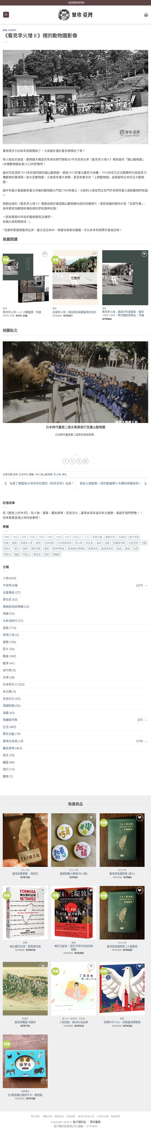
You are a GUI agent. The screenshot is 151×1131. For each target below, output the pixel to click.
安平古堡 (134, 537)
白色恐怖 (133, 542)
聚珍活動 (9, 734)
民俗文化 (9, 699)
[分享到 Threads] (79, 461)
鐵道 (17, 554)
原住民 (7, 599)
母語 (98, 542)
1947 (67, 537)
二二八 (85, 537)
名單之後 (97, 537)
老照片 (7, 548)
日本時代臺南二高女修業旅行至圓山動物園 (75, 427)
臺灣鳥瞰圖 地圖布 (25, 1022)
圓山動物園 (46, 474)
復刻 (38, 542)
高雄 (46, 554)
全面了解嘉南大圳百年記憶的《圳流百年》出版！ (41, 483)
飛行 (6, 769)
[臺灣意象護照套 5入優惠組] (122, 913)
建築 (14, 542)
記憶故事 (71, 1116)
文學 (6, 677)
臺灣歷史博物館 (76, 548)
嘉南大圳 (110, 537)
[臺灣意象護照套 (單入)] (122, 840)
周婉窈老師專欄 (13, 607)
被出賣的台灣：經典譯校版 (25, 946)
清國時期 (9, 706)
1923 (15, 537)
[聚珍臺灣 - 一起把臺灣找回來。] (75, 15)
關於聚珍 (35, 1116)
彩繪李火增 (26, 542)
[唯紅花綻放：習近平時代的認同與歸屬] (73, 913)
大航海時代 (10, 621)
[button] (6, 15)
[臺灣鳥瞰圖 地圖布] (25, 988)
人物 (6, 578)
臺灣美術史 (107, 548)
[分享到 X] (72, 461)
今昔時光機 (10, 585)
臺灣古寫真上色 (13, 741)
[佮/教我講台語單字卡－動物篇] (25, 1061)
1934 (32, 537)
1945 (58, 537)
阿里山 (26, 554)
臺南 (25, 548)
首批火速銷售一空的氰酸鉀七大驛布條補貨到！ (111, 483)
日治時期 (49, 542)
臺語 (119, 548)
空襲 (144, 542)
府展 (6, 542)
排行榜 (7, 670)
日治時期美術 (64, 542)
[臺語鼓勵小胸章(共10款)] (73, 840)
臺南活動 (36, 548)
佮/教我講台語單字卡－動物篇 (25, 1095)
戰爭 (6, 663)
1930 (23, 537)
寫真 (5, 30)
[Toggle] (146, 585)
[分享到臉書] (65, 461)
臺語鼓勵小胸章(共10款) (73, 873)
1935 (41, 537)
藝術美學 (9, 748)
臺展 (46, 548)
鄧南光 (7, 554)
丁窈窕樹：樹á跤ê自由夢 (73, 1022)
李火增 (57, 474)
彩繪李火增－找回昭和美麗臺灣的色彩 (74, 312)
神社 (64, 474)
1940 (36, 474)
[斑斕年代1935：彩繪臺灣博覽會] (122, 988)
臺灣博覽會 (58, 548)
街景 (135, 548)
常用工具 (9, 635)
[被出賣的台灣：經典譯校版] (25, 913)
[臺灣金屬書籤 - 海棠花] (25, 840)
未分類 (7, 691)
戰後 (6, 656)
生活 (6, 727)
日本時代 (12, 30)
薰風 (127, 548)
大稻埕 (122, 537)
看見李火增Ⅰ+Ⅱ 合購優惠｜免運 (22, 312)
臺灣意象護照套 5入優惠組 (122, 946)
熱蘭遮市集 (119, 542)
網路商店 (59, 1116)
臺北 (17, 548)
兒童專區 (9, 592)
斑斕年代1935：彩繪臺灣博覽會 (122, 1022)
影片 (6, 649)
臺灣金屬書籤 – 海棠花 (25, 873)
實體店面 (47, 1116)
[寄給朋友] (85, 461)
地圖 (6, 614)
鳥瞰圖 (56, 554)
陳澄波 (37, 554)
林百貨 (89, 542)
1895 (6, 537)
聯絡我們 (115, 1116)
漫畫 (107, 542)
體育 (6, 776)
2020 (75, 537)
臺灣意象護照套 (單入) (122, 873)
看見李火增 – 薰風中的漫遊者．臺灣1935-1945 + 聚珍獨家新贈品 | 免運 (123, 313)
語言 (6, 755)
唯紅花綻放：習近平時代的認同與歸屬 (73, 947)
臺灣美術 (93, 548)
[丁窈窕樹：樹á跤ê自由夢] (73, 988)
